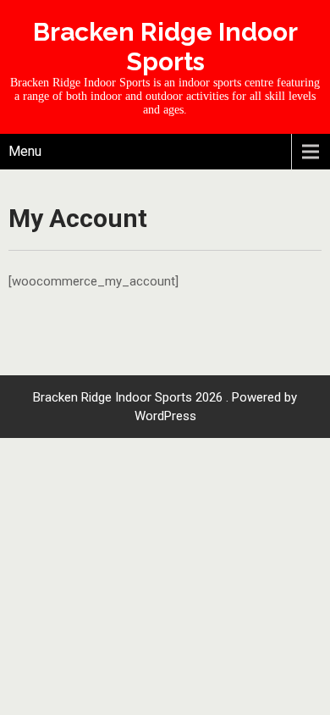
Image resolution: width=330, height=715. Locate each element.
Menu (24, 151)
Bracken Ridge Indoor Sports (165, 46)
